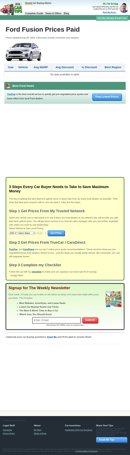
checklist (37, 271)
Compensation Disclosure (86, 451)
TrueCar (11, 94)
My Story (37, 430)
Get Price (56, 232)
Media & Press (40, 433)
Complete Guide (34, 13)
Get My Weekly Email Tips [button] (112, 18)
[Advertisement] (65, 145)
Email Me (52, 337)
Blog (66, 13)
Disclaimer (7, 430)
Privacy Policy (9, 433)
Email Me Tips (107, 439)
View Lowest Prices (106, 96)
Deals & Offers (53, 13)
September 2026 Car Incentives (78, 430)
